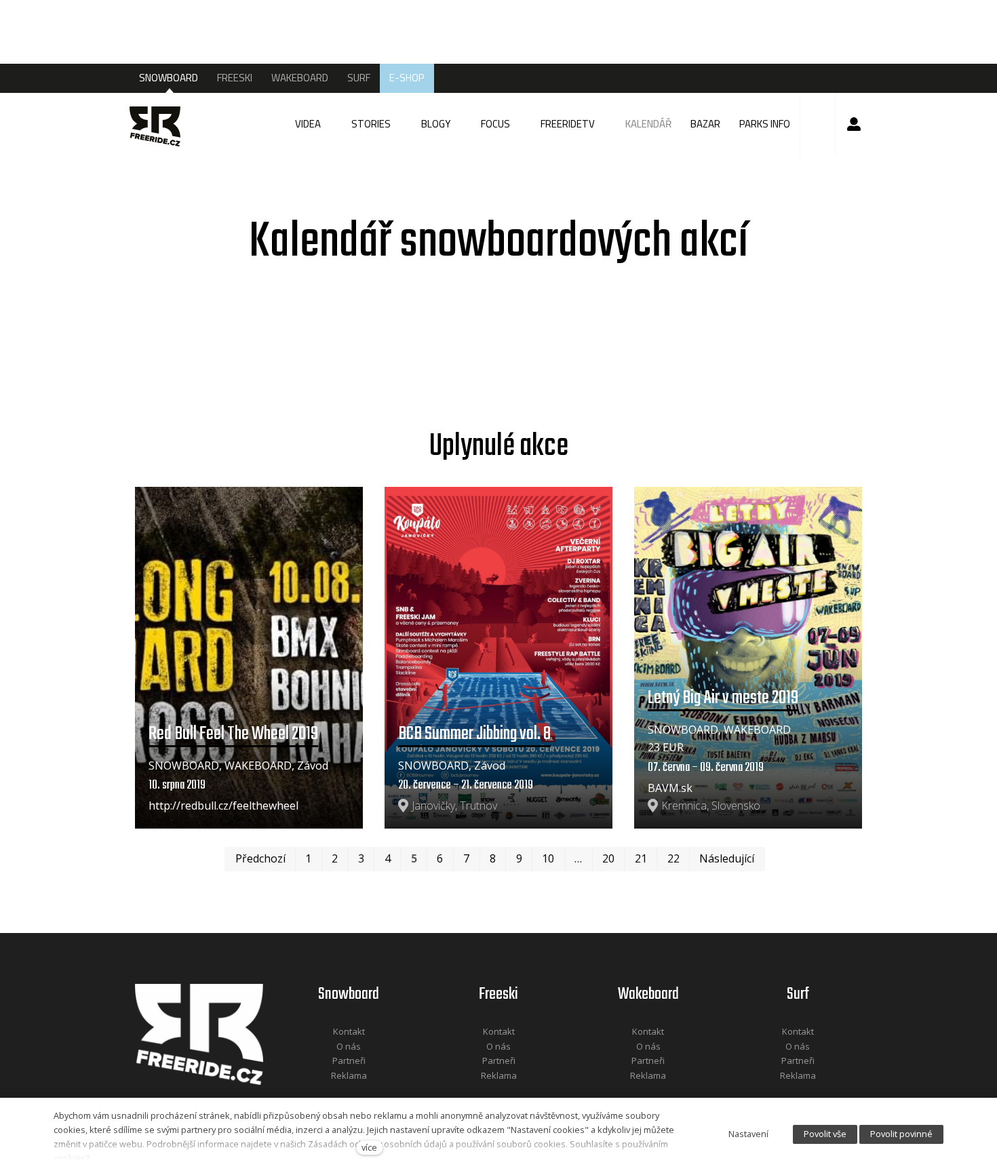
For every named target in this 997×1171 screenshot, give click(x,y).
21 (641, 858)
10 (548, 858)
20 (608, 858)
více (369, 1147)
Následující (726, 858)
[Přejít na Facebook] (331, 1093)
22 (673, 858)
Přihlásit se (853, 124)
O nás (348, 1046)
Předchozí (260, 858)
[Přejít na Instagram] (367, 1093)
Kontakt (349, 1031)
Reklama (349, 1075)
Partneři (349, 1060)
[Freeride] (160, 124)
